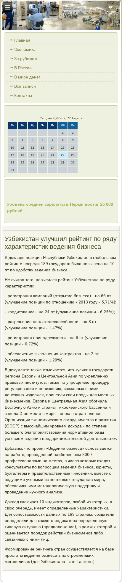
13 (42, 147)
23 (73, 155)
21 (52, 155)
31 (12, 170)
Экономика (25, 49)
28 (52, 162)
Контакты (23, 95)
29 (63, 162)
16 (73, 147)
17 (12, 155)
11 (22, 147)
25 (22, 162)
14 (52, 147)
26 (32, 162)
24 (12, 162)
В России (23, 67)
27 (42, 162)
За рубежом (25, 58)
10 (12, 147)
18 (22, 155)
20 (42, 155)
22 (63, 155)
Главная (22, 40)
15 (63, 147)
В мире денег (27, 77)
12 (32, 147)
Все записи (25, 86)
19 (32, 155)
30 (73, 162)
